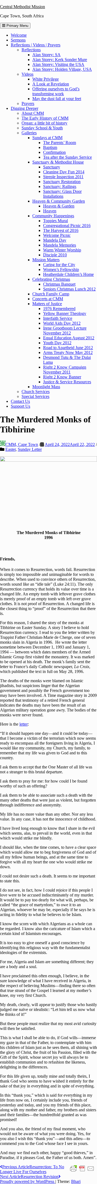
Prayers (28, 103)
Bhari (76, 1181)
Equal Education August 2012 (68, 338)
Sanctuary (51, 167)
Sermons (18, 40)
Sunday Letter (30, 449)
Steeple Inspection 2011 (63, 176)
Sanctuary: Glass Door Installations (62, 194)
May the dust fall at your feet (56, 98)
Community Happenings (53, 215)
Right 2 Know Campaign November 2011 (64, 369)
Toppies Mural (55, 220)
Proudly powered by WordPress (27, 1181)
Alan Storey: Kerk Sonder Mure (59, 59)
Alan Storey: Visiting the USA (58, 64)
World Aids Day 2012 (62, 323)
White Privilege (45, 79)
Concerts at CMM (47, 298)
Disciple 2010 (55, 255)
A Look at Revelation (50, 84)
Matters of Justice (47, 303)
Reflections (31, 49)
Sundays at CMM (47, 137)
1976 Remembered (59, 308)
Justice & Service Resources (67, 381)
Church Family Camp (50, 294)
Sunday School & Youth (42, 128)
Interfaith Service (57, 318)
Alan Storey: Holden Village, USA (62, 69)
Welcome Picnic (57, 235)
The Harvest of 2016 (60, 230)
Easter (10, 449)
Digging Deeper (24, 108)
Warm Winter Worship (62, 250)
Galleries (29, 132)
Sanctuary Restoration (62, 181)
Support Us (20, 406)
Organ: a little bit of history (44, 123)
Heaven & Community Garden (58, 201)
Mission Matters (46, 259)
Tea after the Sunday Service (67, 157)
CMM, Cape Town (21, 444)
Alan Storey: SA (46, 54)
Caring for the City (59, 264)
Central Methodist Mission (22, 6)
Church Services (36, 391)
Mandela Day (54, 240)
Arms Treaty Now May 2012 (68, 352)
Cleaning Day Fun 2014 (63, 172)
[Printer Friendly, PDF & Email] (82, 1168)
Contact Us (20, 401)
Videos (27, 74)
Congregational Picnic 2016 (67, 225)
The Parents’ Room (59, 142)
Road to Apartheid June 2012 (68, 347)
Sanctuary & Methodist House (58, 162)
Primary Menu (16, 26)
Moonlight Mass (46, 386)
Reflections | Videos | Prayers (35, 45)
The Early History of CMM (45, 118)
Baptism (50, 147)
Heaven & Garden (58, 206)
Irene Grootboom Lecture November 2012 (64, 330)
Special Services (35, 396)
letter (23, 724)
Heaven (49, 211)
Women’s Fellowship (61, 269)
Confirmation (54, 152)
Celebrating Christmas (51, 279)
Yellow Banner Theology (64, 313)
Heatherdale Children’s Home (68, 274)
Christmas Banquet (59, 284)
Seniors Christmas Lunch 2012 (69, 289)
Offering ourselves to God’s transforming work (55, 91)
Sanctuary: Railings (59, 186)
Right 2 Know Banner (62, 377)
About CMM (33, 113)
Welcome (19, 35)
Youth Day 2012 (57, 342)
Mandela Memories (59, 245)
